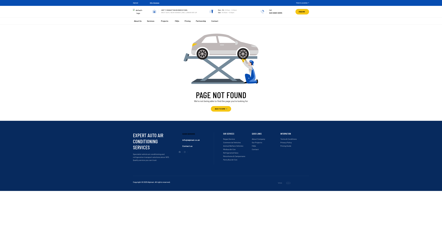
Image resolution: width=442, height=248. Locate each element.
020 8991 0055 (275, 13)
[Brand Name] (280, 183)
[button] (302, 11)
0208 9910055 (188, 134)
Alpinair (135, 3)
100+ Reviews (154, 3)
